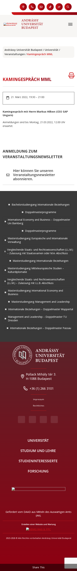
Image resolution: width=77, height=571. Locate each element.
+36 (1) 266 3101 (42, 388)
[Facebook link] (21, 419)
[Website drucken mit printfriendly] (71, 76)
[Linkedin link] (54, 419)
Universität (51, 50)
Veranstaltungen (14, 54)
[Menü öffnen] (70, 24)
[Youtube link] (32, 419)
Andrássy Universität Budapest (23, 50)
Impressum (38, 399)
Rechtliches (38, 405)
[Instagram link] (43, 419)
